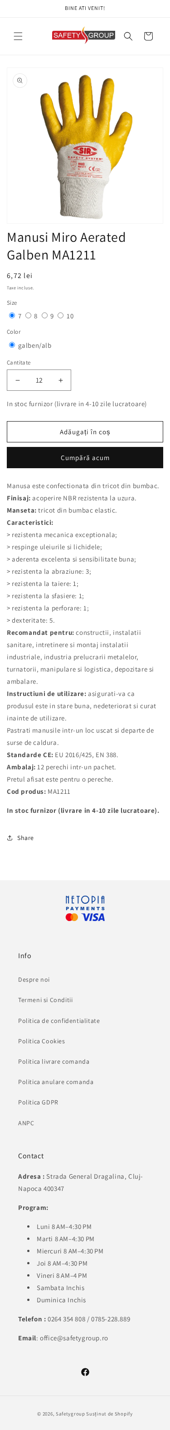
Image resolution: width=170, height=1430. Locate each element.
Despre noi (34, 979)
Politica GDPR (38, 1102)
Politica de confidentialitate (59, 1021)
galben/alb (35, 345)
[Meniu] (18, 36)
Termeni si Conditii (45, 1000)
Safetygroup (70, 1414)
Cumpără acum (85, 457)
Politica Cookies (41, 1041)
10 (70, 316)
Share (25, 838)
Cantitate (19, 362)
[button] (128, 36)
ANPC (26, 1123)
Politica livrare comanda (53, 1061)
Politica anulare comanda (55, 1082)
